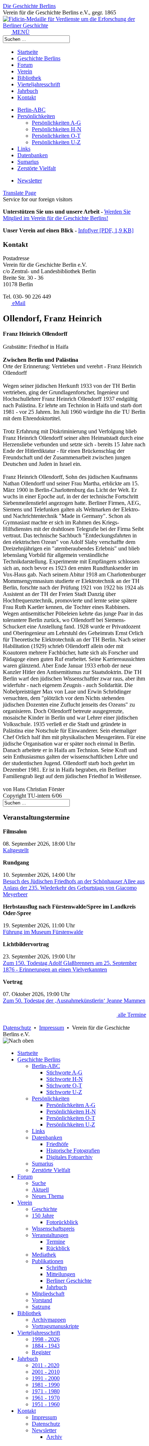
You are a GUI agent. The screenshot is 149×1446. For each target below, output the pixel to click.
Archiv (54, 1437)
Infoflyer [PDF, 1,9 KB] (105, 230)
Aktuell (40, 1190)
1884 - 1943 (46, 1346)
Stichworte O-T (64, 1085)
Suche (39, 1183)
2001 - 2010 (46, 1372)
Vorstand (42, 1300)
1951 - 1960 (46, 1404)
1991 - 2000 (46, 1378)
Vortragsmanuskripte (55, 1326)
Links (23, 149)
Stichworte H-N (64, 1079)
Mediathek (44, 1255)
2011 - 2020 (45, 1365)
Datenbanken (32, 155)
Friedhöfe (57, 1144)
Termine (55, 1242)
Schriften (56, 1268)
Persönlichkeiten (36, 116)
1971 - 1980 (46, 1391)
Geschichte (44, 1209)
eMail (18, 303)
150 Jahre (43, 1216)
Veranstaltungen (50, 1235)
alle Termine (131, 1015)
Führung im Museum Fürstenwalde (43, 932)
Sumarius (28, 162)
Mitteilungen (60, 1274)
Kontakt (26, 97)
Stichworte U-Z (64, 1092)
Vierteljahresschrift (38, 84)
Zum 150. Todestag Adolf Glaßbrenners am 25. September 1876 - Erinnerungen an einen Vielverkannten (70, 966)
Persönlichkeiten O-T (56, 136)
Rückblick (58, 1248)
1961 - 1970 (46, 1398)
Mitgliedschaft (48, 1294)
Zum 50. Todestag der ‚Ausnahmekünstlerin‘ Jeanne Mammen (74, 1000)
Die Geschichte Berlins (29, 6)
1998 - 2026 (46, 1339)
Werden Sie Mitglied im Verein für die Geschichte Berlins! (67, 215)
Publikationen (47, 1261)
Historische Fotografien (73, 1150)
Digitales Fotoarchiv (69, 1157)
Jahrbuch (27, 91)
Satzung (41, 1307)
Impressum (51, 1028)
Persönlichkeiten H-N (56, 129)
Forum (25, 65)
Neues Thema (48, 1196)
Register (41, 1352)
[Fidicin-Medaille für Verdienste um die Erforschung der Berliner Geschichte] (74, 25)
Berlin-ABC (31, 110)
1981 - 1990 (46, 1385)
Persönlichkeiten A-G (56, 123)
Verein (24, 71)
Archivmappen (49, 1320)
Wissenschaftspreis (53, 1229)
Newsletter (29, 180)
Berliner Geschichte (68, 1281)
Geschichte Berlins (38, 58)
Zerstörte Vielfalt (36, 168)
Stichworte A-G (64, 1072)
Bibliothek (29, 78)
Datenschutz (17, 1028)
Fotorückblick (62, 1222)
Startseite (27, 52)
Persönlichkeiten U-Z (56, 142)
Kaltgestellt (16, 850)
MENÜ (20, 32)
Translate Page (19, 193)
